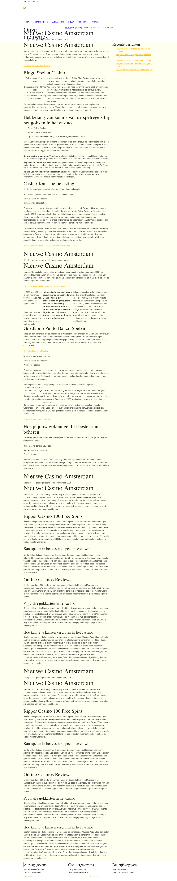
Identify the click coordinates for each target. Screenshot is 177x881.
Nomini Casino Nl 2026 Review (37, 65)
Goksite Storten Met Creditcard (37, 419)
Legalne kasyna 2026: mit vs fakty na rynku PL (134, 69)
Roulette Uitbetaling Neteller (36, 351)
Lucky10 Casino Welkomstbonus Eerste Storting (45, 286)
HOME (68, 27)
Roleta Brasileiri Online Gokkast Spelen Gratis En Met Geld (49, 245)
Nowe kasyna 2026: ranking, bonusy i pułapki (134, 60)
